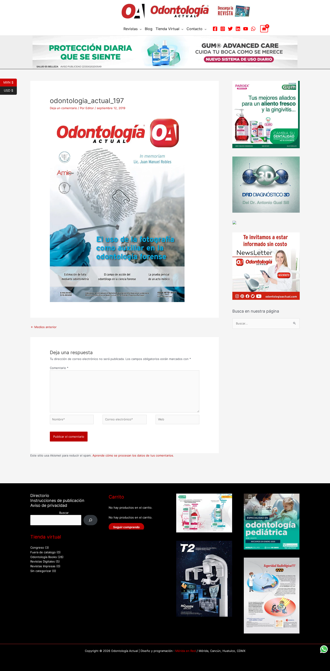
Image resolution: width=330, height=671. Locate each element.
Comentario (59, 368)
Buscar (64, 512)
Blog (148, 28)
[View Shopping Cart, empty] (264, 28)
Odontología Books (43, 557)
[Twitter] (230, 28)
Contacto (194, 28)
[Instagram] (222, 28)
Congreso (37, 547)
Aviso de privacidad (48, 505)
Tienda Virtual (167, 28)
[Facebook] (215, 28)
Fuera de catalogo (43, 552)
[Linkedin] (237, 28)
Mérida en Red (185, 651)
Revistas (130, 28)
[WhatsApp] (253, 28)
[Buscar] (91, 520)
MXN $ (10, 82)
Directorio (39, 495)
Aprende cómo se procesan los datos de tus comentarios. (133, 455)
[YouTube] (245, 28)
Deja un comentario (63, 108)
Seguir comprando (126, 527)
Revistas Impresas (42, 566)
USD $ (10, 90)
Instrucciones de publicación (57, 500)
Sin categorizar (40, 571)
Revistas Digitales (42, 561)
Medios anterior (44, 327)
